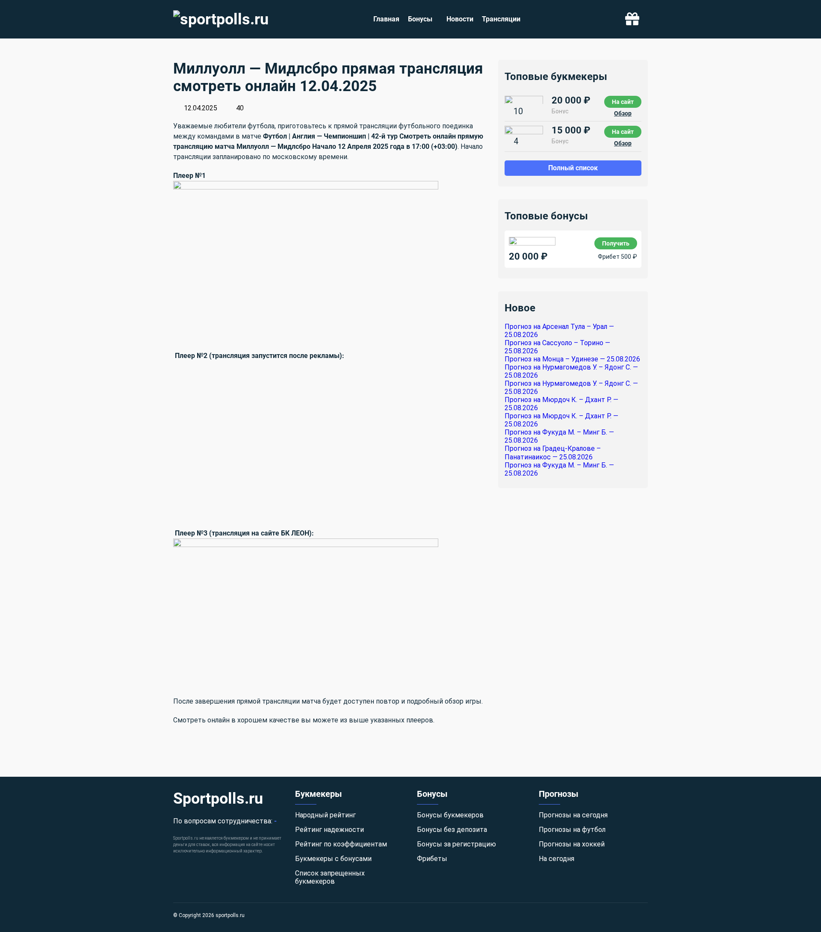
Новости (459, 19)
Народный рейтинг (325, 815)
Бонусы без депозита (452, 829)
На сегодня (556, 859)
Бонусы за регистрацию (456, 844)
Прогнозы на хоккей (572, 844)
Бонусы (420, 19)
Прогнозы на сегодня (573, 815)
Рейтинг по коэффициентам (341, 844)
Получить (615, 243)
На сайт (623, 101)
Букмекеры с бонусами (333, 859)
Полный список (573, 167)
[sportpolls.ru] (221, 19)
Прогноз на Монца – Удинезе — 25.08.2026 (572, 359)
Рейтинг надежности (329, 829)
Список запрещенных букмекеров (330, 877)
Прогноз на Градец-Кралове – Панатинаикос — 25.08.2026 (553, 452)
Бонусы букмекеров (450, 815)
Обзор (623, 112)
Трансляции (501, 19)
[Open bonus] (632, 19)
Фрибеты (432, 859)
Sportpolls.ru (218, 799)
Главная (386, 19)
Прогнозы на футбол (572, 829)
